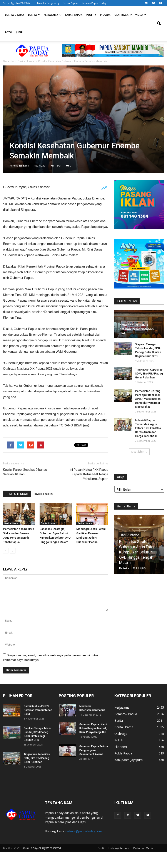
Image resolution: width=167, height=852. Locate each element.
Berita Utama (14, 14)
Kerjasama (51, 14)
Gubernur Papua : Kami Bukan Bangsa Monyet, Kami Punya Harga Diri (93, 728)
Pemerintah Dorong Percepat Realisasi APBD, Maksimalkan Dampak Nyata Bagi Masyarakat (147, 398)
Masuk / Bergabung (48, 3)
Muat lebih (137, 451)
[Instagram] (146, 3)
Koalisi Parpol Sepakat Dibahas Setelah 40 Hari (25, 472)
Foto (8, 32)
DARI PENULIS (43, 494)
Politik (91, 14)
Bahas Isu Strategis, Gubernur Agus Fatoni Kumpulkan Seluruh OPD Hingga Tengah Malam (137, 552)
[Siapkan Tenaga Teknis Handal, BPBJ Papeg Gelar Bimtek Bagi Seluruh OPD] (123, 348)
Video (139, 14)
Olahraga (121, 14)
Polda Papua (123, 753)
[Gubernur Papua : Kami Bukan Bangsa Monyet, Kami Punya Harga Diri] (67, 728)
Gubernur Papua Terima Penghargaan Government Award (93, 750)
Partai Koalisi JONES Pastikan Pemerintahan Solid (135, 329)
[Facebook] (139, 3)
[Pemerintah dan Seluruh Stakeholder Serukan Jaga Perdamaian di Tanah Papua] (19, 514)
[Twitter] (153, 3)
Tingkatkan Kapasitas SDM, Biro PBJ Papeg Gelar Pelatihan (149, 373)
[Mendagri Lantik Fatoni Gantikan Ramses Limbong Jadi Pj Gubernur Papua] (92, 514)
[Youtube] (160, 3)
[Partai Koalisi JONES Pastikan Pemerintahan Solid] (11, 710)
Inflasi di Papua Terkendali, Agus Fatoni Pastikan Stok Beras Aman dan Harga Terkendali (148, 428)
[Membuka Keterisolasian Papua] (67, 710)
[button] (159, 23)
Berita (32, 14)
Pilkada (105, 14)
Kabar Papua (73, 14)
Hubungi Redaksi (119, 848)
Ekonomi (120, 747)
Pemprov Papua (125, 714)
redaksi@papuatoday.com (83, 831)
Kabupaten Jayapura (128, 760)
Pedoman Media (143, 848)
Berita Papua (70, 3)
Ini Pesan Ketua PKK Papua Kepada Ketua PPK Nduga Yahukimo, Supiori (89, 474)
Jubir (19, 32)
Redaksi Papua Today (94, 3)
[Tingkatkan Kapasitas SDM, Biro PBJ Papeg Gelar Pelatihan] (123, 373)
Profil (101, 848)
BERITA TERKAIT (17, 494)
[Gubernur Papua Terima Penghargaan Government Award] (67, 750)
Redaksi (24, 165)
